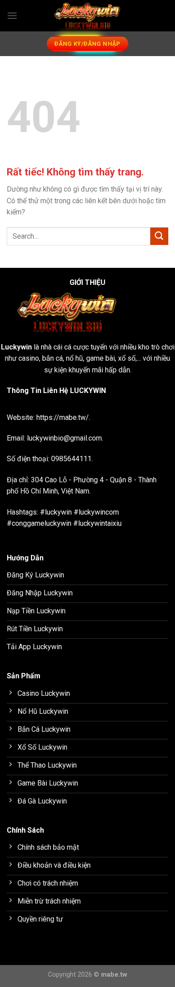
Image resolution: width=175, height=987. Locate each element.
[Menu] (12, 15)
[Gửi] (159, 236)
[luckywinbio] (87, 15)
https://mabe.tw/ (62, 417)
